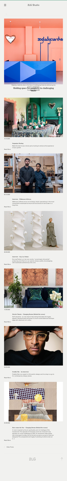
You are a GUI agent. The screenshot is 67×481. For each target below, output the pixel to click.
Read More (33, 90)
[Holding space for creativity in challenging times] (33, 51)
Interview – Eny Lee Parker (20, 257)
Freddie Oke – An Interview (20, 372)
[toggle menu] (6, 6)
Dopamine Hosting (17, 143)
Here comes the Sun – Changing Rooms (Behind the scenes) (29, 427)
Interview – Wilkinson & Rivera (21, 199)
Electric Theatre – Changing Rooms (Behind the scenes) (28, 314)
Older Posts (10, 447)
